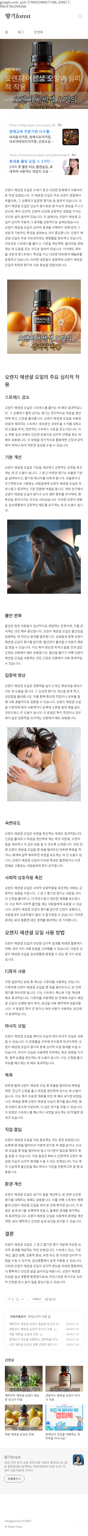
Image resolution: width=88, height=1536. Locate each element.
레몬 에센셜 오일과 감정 (23, 1334)
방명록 (38, 31)
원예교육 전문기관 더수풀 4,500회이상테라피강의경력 (31, 131)
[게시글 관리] (22, 1299)
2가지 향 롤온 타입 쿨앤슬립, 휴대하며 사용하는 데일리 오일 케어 (31, 168)
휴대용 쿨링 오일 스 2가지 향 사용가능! (29, 161)
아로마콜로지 (18, 1316)
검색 (71, 16)
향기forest (17, 16)
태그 (21, 31)
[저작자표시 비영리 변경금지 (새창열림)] (50, 1299)
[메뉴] (80, 16)
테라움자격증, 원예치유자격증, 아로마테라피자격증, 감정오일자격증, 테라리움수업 (31, 139)
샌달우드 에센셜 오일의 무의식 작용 (30, 1329)
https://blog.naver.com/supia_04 (32, 125)
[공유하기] (17, 1299)
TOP (80, 1522)
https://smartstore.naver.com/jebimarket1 (39, 155)
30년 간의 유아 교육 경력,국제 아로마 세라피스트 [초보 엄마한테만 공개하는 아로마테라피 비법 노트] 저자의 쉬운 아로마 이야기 (36, 1466)
